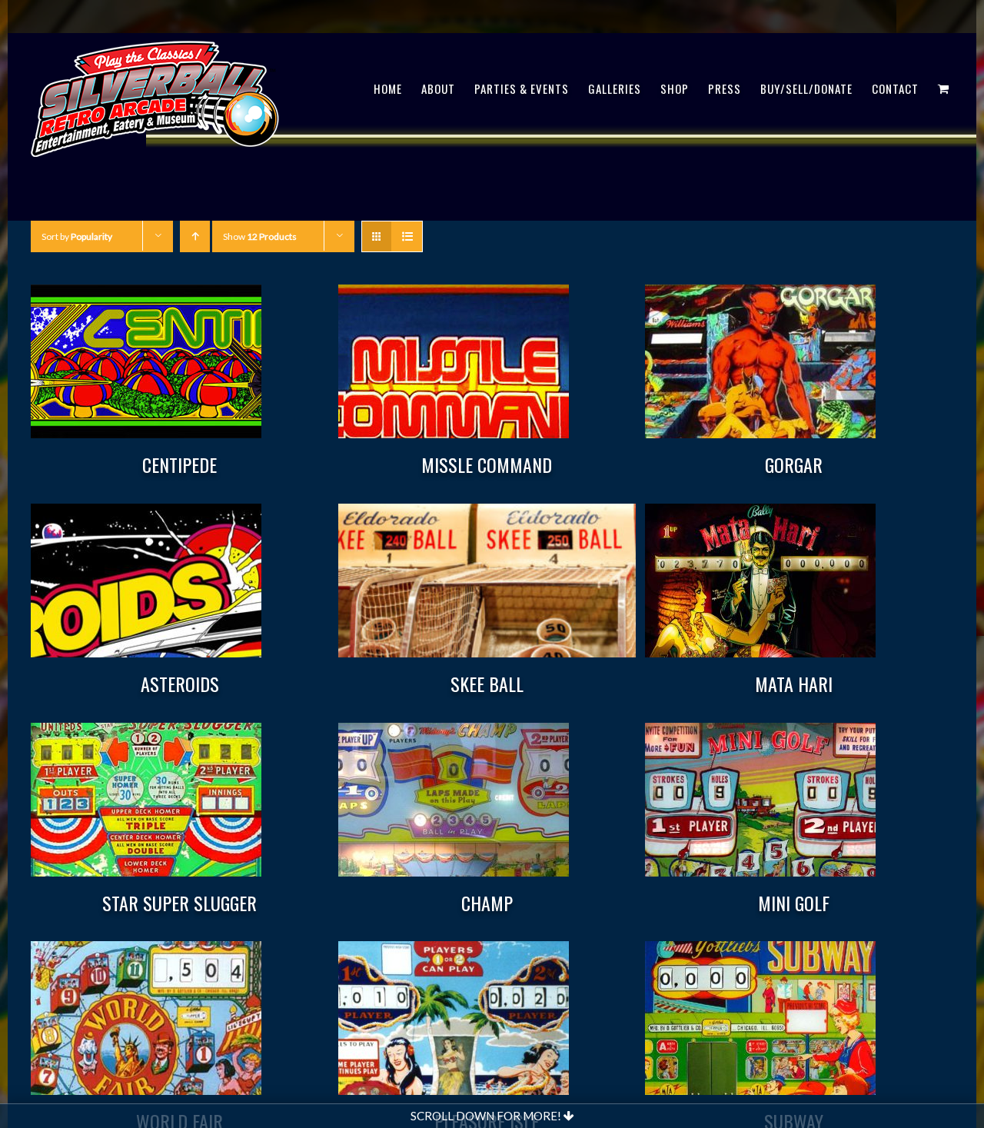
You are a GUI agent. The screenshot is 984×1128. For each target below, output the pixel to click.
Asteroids (180, 683)
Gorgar (794, 464)
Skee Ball (487, 683)
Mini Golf (793, 903)
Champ (487, 903)
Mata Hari (794, 683)
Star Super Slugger (179, 903)
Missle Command (486, 464)
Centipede (179, 464)
